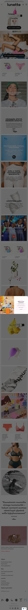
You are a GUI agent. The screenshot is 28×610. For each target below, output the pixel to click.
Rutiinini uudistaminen (21, 307)
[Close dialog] (27, 296)
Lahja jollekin (21, 309)
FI (25, 608)
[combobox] (24, 608)
